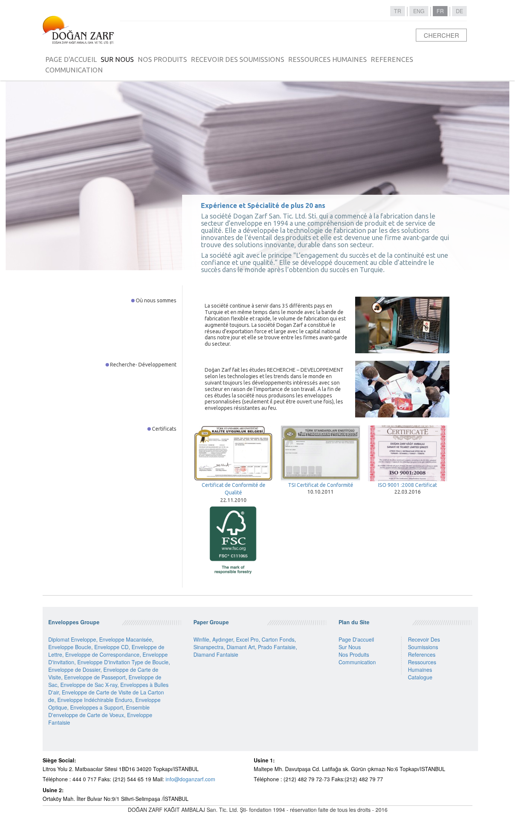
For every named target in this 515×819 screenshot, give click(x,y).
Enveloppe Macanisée (125, 639)
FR (440, 11)
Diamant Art (241, 647)
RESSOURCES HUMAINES (327, 59)
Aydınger (222, 639)
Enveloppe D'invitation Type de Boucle (123, 662)
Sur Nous (350, 647)
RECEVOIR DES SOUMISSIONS (237, 59)
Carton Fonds (278, 639)
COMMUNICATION (74, 70)
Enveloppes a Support (96, 707)
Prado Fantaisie (277, 647)
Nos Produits (354, 654)
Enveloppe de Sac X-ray (88, 684)
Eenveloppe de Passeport (95, 677)
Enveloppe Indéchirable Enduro (94, 700)
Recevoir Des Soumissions (424, 643)
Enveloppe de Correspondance (102, 654)
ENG (419, 11)
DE (459, 11)
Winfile (201, 639)
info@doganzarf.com (190, 779)
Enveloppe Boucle (69, 647)
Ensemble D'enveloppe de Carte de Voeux (99, 711)
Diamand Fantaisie (215, 654)
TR (397, 11)
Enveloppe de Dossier (74, 669)
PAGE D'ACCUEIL (71, 59)
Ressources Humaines (422, 665)
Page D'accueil (356, 639)
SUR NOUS (117, 59)
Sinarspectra (208, 647)
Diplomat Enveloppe (72, 639)
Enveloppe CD (111, 647)
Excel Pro (247, 639)
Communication (357, 662)
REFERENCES (392, 59)
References (421, 654)
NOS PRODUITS (162, 59)
